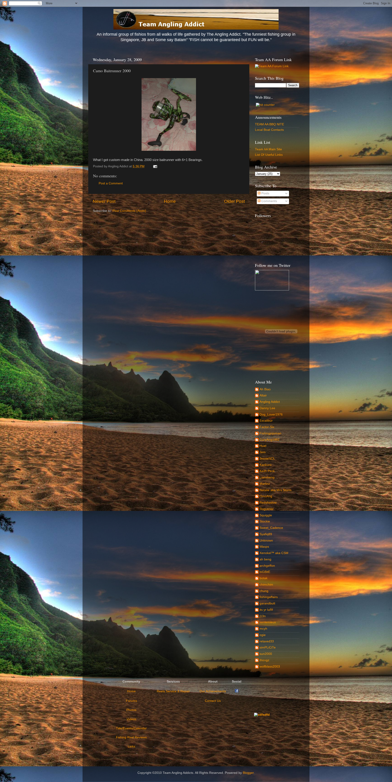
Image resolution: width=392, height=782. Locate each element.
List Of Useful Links (269, 154)
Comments (268, 201)
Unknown (266, 540)
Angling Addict (270, 401)
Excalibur (266, 420)
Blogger (248, 773)
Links (131, 746)
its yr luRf (266, 609)
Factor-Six (267, 427)
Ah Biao (265, 389)
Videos (131, 719)
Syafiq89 (266, 534)
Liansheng (267, 477)
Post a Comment (111, 183)
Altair (263, 395)
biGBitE (265, 572)
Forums (131, 701)
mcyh (263, 628)
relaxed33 (267, 641)
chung (264, 591)
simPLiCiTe (268, 647)
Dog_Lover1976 (271, 414)
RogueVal (266, 509)
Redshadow (268, 502)
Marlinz (265, 483)
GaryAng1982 (269, 439)
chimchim (266, 584)
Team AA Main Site (268, 149)
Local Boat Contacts (269, 129)
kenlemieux (268, 622)
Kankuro (266, 465)
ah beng (265, 559)
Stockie (265, 521)
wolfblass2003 (270, 666)
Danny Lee (267, 408)
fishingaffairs (269, 597)
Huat (263, 446)
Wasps (264, 546)
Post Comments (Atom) (129, 211)
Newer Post (104, 201)
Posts (264, 193)
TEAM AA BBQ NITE (269, 124)
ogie (263, 635)
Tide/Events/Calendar (131, 728)
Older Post (234, 201)
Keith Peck (267, 471)
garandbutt (267, 603)
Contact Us (213, 701)
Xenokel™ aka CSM (274, 553)
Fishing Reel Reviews (131, 737)
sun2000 (266, 654)
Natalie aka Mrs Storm (276, 490)
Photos (131, 710)
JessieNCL (267, 458)
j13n (263, 616)
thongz (264, 660)
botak (263, 578)
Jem (263, 452)
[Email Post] (154, 166)
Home (170, 201)
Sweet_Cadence (271, 528)
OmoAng (266, 496)
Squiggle (266, 515)
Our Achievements (213, 691)
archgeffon (267, 565)
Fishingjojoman (270, 433)
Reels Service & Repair (173, 691)
